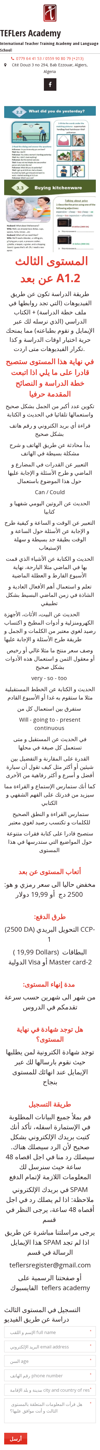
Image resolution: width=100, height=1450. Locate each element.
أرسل (16, 1438)
